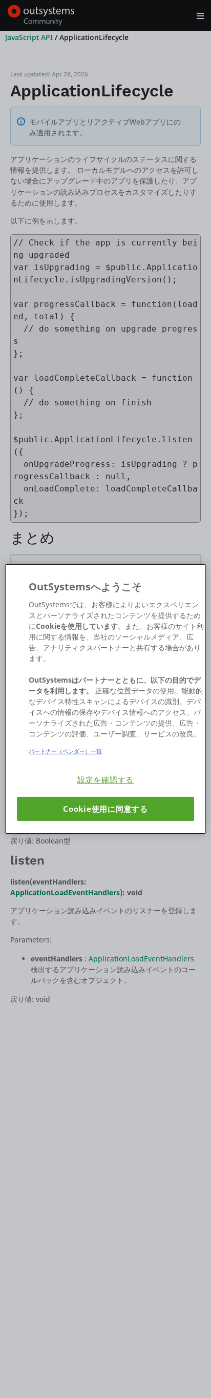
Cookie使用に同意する (105, 809)
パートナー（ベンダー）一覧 (65, 751)
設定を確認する (105, 779)
